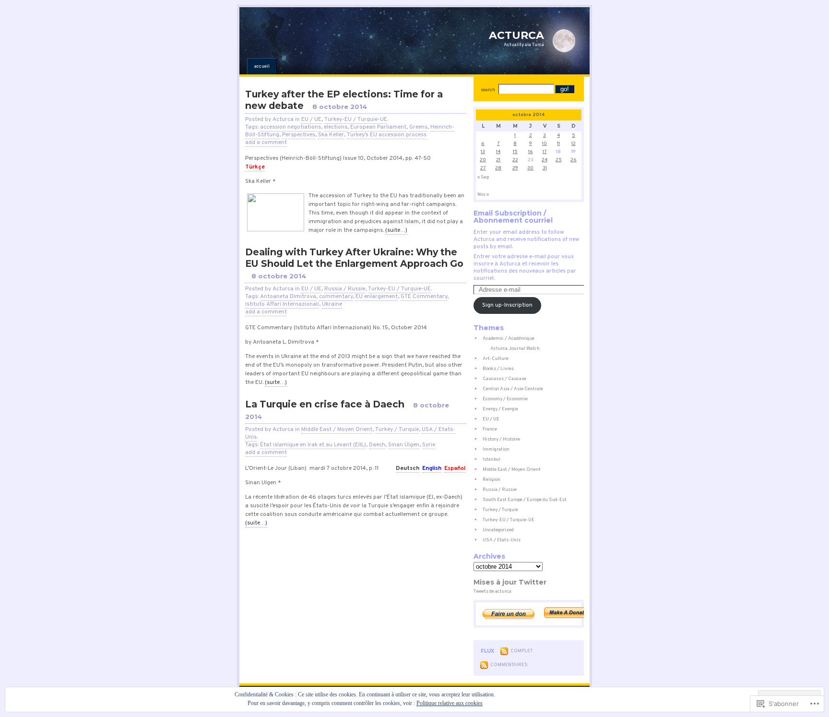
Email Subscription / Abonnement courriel (513, 217)
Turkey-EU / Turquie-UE (355, 119)
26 (573, 160)
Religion (491, 480)
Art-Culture (496, 359)
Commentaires (509, 665)
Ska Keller (331, 135)
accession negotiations (290, 127)
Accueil (262, 66)
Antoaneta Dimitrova (288, 296)
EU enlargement (376, 296)
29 (515, 168)
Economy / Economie (505, 399)
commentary (336, 296)
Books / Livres (498, 369)
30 (530, 168)
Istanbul (491, 459)
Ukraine (332, 304)
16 (530, 152)
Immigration (496, 449)
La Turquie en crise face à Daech (324, 404)
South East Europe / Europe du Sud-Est (525, 500)
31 (545, 168)
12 (573, 144)
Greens (418, 127)
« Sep (483, 177)
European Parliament (378, 127)
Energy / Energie (500, 409)
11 (558, 144)
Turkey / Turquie (397, 429)
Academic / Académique (508, 338)
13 (483, 152)
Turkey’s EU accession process (386, 135)
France (490, 429)
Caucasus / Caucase (504, 379)
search (488, 90)
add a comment (266, 142)
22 (515, 160)
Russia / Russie (344, 289)
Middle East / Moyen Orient (336, 429)
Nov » (483, 194)
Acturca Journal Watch (515, 349)
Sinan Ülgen (403, 445)
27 (483, 168)
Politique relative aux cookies (449, 703)
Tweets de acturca (492, 591)
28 (498, 168)
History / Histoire (501, 439)
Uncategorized (498, 530)
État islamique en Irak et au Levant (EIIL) (313, 445)
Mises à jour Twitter (510, 582)
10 (544, 144)
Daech (377, 445)
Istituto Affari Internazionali (282, 304)
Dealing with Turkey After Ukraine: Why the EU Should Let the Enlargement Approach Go (354, 257)
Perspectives (298, 135)
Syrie (428, 445)
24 (544, 160)
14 (498, 152)
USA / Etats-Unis (502, 540)
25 (559, 160)
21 (498, 160)
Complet (521, 651)
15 (515, 152)
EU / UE (311, 119)
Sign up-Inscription (507, 305)
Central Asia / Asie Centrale (513, 389)
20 (483, 160)
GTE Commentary (424, 296)
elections (335, 127)
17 (545, 152)
